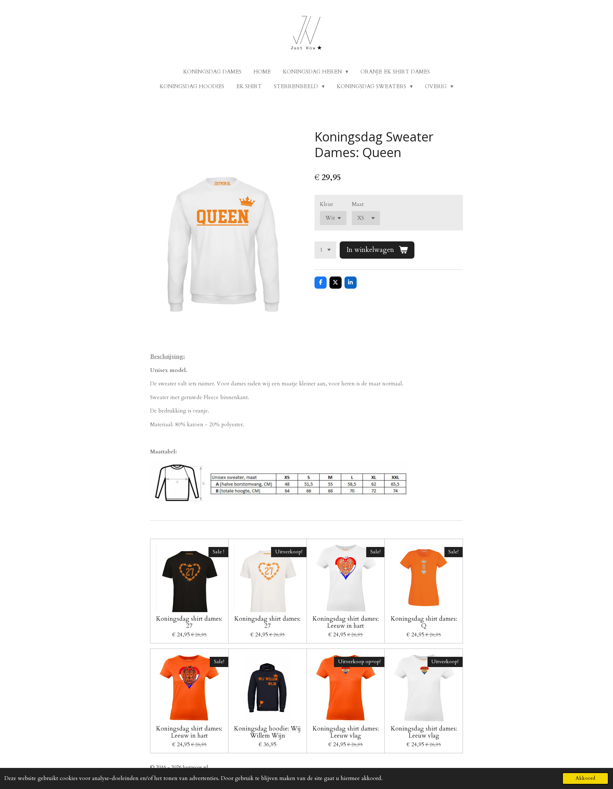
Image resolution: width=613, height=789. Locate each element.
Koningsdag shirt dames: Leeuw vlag (346, 732)
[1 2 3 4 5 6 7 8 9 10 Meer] (325, 249)
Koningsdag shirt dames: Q (424, 622)
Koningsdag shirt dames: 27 (189, 622)
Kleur (326, 204)
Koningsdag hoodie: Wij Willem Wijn (267, 732)
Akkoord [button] (585, 778)
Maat (358, 204)
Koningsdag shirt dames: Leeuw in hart (346, 622)
